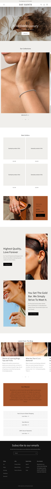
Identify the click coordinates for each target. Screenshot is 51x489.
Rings (4, 467)
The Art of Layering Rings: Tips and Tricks (11, 359)
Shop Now (7, 264)
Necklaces (5, 473)
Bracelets (5, 476)
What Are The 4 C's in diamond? (33, 359)
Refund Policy (17, 467)
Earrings (5, 470)
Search (27, 464)
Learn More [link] (24, 416)
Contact (27, 467)
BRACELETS (24, 115)
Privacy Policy (17, 464)
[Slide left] (22, 119)
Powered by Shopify (29, 485)
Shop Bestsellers (40, 215)
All (4, 464)
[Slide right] (28, 119)
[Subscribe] (35, 453)
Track (27, 470)
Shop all (25, 33)
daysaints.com (23, 485)
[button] (4, 4)
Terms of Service (18, 470)
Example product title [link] (14, 148)
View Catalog (33, 313)
